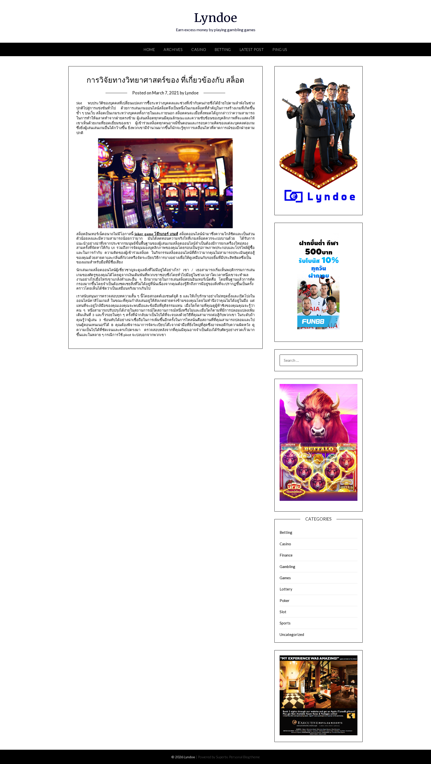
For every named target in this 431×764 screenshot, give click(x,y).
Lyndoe (215, 17)
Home (149, 49)
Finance (286, 555)
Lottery (286, 589)
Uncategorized (292, 634)
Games (285, 577)
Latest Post (252, 49)
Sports (285, 623)
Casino (198, 49)
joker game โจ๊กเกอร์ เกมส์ (156, 234)
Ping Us (279, 49)
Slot (283, 611)
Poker (285, 600)
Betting (223, 49)
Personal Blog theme (244, 757)
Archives (173, 49)
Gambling (287, 566)
